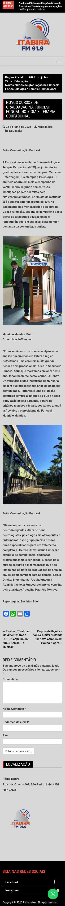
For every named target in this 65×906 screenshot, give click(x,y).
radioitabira (45, 126)
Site (5, 735)
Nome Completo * (14, 708)
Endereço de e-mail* (16, 722)
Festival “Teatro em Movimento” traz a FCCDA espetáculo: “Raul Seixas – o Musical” (17, 639)
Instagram (12, 890)
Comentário (10, 679)
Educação (15, 130)
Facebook (12, 882)
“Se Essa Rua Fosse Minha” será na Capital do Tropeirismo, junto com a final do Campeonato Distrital (40, 6)
